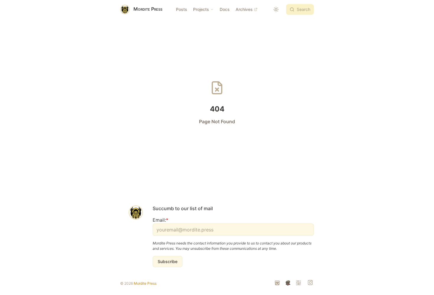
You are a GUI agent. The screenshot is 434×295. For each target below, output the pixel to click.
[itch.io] (278, 283)
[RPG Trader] (299, 283)
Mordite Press (145, 283)
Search (303, 9)
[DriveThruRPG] (288, 283)
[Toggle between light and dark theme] (276, 9)
